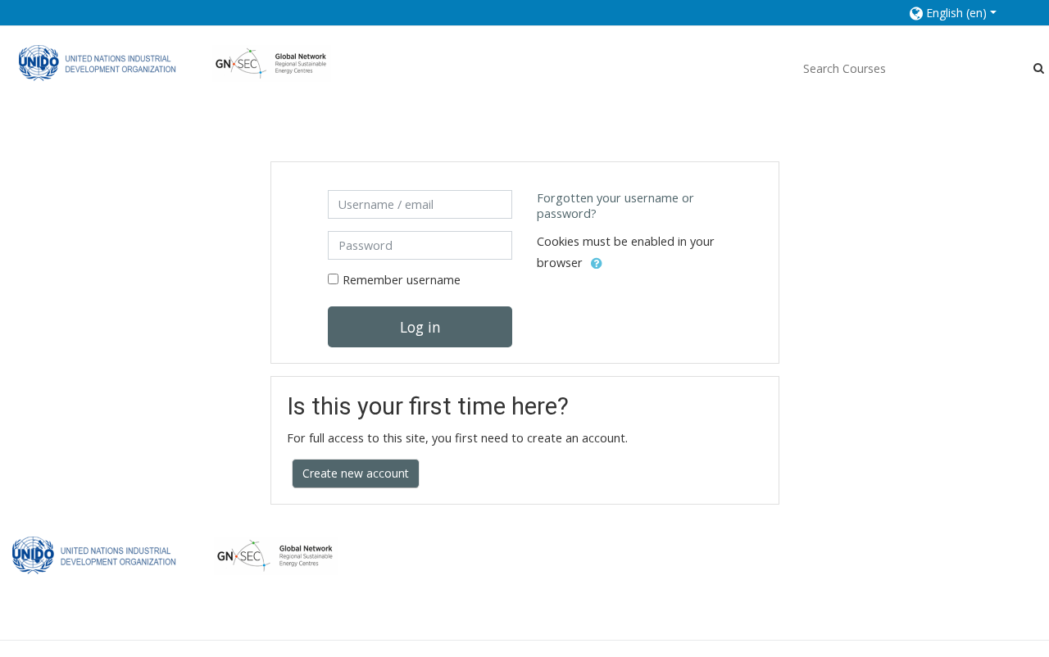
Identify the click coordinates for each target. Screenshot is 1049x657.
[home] (175, 62)
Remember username (402, 280)
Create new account (355, 473)
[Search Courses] (1038, 67)
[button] (962, 12)
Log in (420, 327)
